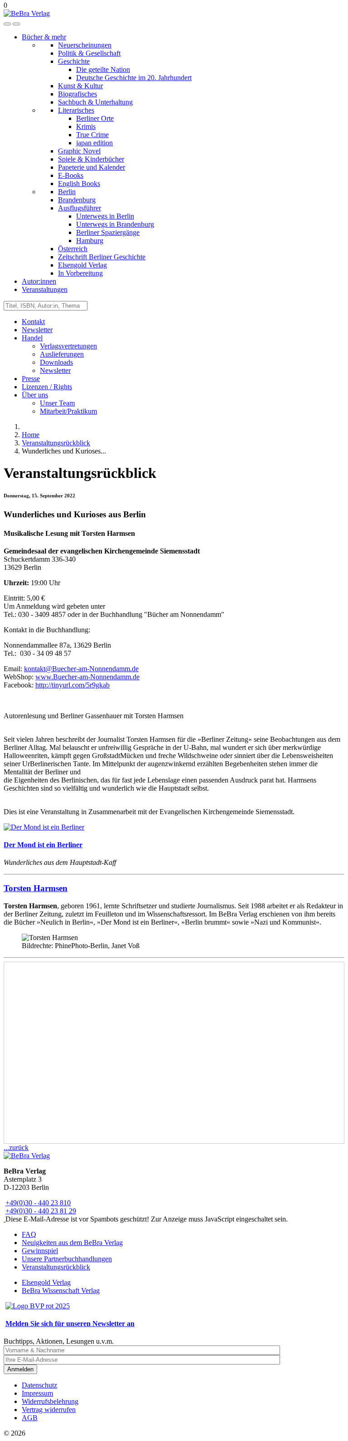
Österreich (72, 249)
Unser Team (57, 403)
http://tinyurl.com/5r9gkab (72, 685)
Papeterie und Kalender (91, 167)
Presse (31, 378)
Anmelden (20, 1369)
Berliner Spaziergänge (108, 232)
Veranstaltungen (45, 289)
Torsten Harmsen (36, 888)
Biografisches (77, 94)
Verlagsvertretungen (68, 346)
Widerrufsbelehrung (50, 1401)
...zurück (16, 1147)
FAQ (29, 1234)
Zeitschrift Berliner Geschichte (101, 257)
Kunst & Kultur (80, 86)
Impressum (37, 1393)
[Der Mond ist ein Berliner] (44, 827)
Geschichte (74, 61)
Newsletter (37, 330)
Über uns (35, 395)
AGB (30, 1418)
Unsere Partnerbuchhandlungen (67, 1259)
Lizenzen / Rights (47, 387)
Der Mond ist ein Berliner (43, 845)
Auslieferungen (62, 354)
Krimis (86, 126)
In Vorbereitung (80, 273)
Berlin (67, 192)
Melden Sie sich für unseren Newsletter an (70, 1323)
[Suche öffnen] (7, 24)
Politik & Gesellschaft (89, 53)
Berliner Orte (95, 118)
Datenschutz (39, 1385)
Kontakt (33, 321)
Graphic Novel (79, 151)
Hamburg (89, 240)
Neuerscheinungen (84, 45)
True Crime (92, 134)
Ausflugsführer (79, 208)
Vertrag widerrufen (49, 1409)
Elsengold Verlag (82, 265)
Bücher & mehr (44, 37)
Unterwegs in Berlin (105, 216)
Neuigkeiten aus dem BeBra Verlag (72, 1242)
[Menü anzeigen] (16, 24)
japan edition (94, 143)
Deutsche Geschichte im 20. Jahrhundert (134, 77)
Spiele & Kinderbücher (91, 159)
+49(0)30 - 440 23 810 (38, 1203)
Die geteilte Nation (103, 69)
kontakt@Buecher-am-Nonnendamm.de (81, 669)
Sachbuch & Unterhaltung (95, 102)
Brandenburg (77, 200)
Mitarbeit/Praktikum (68, 411)
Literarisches (76, 110)
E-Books (70, 175)
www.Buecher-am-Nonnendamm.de (87, 677)
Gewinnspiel (40, 1251)
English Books (79, 183)
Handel (32, 338)
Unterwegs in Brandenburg (115, 224)
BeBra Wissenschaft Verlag (61, 1290)
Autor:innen (39, 281)
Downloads (56, 362)
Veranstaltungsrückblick (56, 1267)
